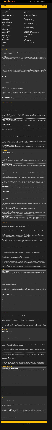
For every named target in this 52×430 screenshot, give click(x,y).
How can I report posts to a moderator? (6, 35)
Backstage (37, 1)
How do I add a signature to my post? (6, 30)
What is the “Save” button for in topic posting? (7, 36)
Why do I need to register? (5, 11)
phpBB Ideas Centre (36, 404)
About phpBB (12, 400)
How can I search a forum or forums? (28, 26)
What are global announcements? (5, 43)
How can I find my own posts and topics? (29, 29)
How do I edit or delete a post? (5, 29)
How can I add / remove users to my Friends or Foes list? (31, 24)
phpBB (21, 423)
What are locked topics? (4, 45)
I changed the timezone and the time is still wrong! (7, 22)
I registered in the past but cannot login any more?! (8, 15)
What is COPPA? (4, 12)
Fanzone (41, 1)
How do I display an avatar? (5, 24)
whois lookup (10, 410)
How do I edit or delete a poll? (5, 32)
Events (47, 1)
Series (44, 1)
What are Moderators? (27, 12)
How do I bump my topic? (5, 37)
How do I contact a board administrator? (29, 42)
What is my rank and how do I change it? (6, 25)
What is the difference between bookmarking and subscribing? (31, 32)
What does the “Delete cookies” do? (6, 17)
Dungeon (33, 1)
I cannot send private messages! (28, 19)
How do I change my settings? (5, 20)
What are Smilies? (4, 41)
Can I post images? (4, 42)
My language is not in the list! (5, 23)
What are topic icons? (4, 46)
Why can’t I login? (4, 14)
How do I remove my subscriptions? (28, 34)
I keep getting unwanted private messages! (29, 20)
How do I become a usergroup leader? (28, 14)
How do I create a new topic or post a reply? (7, 28)
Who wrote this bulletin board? (27, 40)
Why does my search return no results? (29, 27)
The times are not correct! (5, 21)
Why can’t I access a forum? (5, 33)
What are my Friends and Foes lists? (28, 23)
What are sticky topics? (4, 44)
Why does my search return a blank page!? (29, 28)
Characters (29, 1)
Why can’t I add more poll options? (6, 31)
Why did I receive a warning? (5, 34)
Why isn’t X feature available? (27, 41)
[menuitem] (7, 5)
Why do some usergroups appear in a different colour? (30, 15)
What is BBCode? (4, 40)
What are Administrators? (27, 11)
